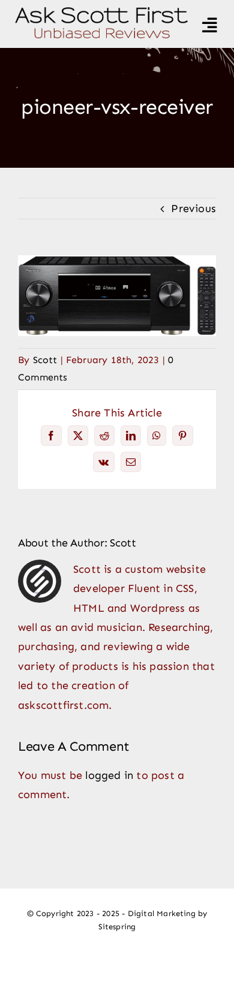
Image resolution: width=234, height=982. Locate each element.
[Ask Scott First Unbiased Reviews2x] (101, 12)
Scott (45, 359)
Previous (193, 208)
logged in (109, 775)
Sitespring (117, 926)
